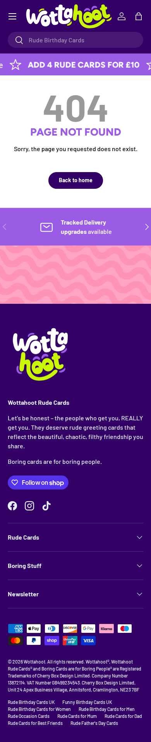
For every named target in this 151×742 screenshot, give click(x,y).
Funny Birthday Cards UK (87, 702)
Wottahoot (34, 661)
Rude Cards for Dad (123, 716)
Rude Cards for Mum (77, 716)
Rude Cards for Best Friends (35, 723)
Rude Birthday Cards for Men (107, 709)
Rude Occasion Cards (29, 716)
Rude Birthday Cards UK (31, 702)
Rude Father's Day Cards (94, 723)
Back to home (76, 180)
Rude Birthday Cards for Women (39, 709)
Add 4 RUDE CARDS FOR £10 (79, 65)
